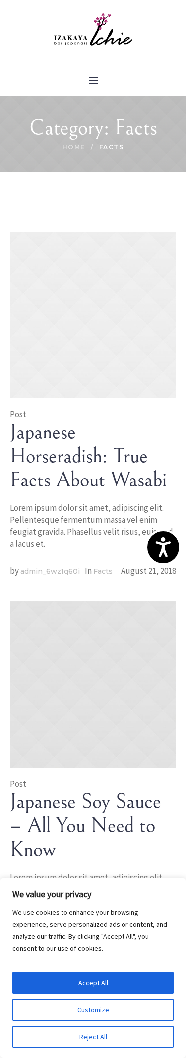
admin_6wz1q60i (50, 571)
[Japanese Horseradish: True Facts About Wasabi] (93, 314)
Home (73, 147)
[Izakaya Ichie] (93, 30)
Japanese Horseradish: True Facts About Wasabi (88, 456)
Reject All (93, 1036)
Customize (93, 1009)
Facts (103, 571)
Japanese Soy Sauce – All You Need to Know (85, 826)
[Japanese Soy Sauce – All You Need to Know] (93, 683)
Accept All (93, 982)
